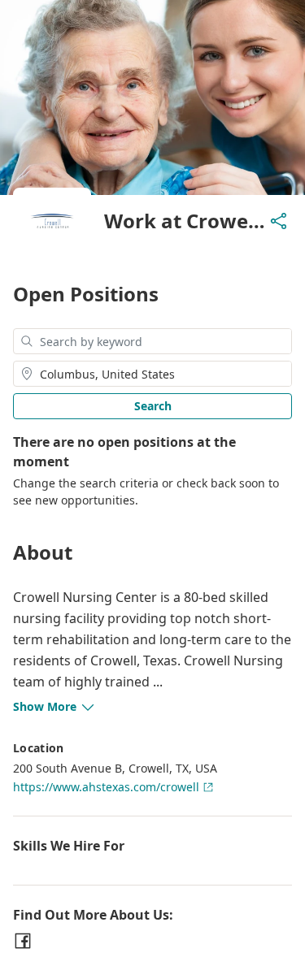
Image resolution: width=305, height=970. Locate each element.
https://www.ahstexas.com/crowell (106, 787)
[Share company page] (279, 221)
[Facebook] (23, 941)
